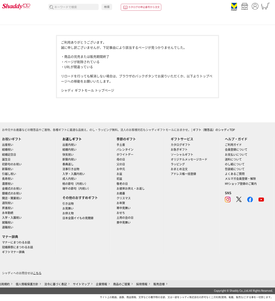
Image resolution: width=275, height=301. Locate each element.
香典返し (68, 164)
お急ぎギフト (179, 149)
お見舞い (68, 208)
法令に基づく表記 (55, 284)
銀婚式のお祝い (12, 193)
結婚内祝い (69, 149)
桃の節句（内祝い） (75, 183)
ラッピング (178, 164)
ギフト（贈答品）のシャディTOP (214, 129)
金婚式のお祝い (12, 188)
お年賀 (121, 203)
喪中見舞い (124, 222)
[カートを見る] (265, 6)
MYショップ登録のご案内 (241, 183)
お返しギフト (72, 139)
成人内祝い (69, 178)
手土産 (121, 144)
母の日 (121, 159)
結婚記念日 (9, 154)
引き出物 (68, 203)
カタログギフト (180, 144)
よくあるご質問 (235, 173)
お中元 (121, 169)
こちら (37, 273)
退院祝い (7, 203)
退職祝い (7, 227)
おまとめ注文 (179, 169)
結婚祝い (7, 149)
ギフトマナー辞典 (13, 252)
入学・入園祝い (12, 217)
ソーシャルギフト (182, 154)
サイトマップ (81, 284)
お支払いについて (236, 154)
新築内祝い (69, 159)
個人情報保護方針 (27, 284)
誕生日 (6, 159)
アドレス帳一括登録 (183, 173)
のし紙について (235, 164)
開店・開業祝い (12, 198)
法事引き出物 (70, 169)
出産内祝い (69, 144)
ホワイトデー (125, 154)
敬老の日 (122, 183)
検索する (51, 7)
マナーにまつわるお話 (16, 242)
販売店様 (159, 284)
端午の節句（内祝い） (76, 188)
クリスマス (124, 198)
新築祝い (7, 169)
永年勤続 (7, 212)
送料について (233, 159)
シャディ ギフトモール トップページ (87, 90)
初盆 (119, 178)
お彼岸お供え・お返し (131, 188)
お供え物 (68, 213)
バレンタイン (125, 149)
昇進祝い (7, 208)
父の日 (121, 164)
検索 (107, 6)
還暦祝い (7, 183)
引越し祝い (9, 173)
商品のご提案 (121, 284)
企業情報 (101, 284)
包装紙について (235, 169)
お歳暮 (121, 193)
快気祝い (68, 154)
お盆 (119, 173)
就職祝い (7, 222)
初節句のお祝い (12, 164)
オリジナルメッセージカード (189, 159)
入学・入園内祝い (73, 173)
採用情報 (141, 284)
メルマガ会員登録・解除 (240, 178)
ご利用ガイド (233, 144)
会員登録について (236, 149)
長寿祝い (7, 178)
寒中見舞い (124, 208)
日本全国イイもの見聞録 (77, 218)
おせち (121, 212)
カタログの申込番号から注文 (144, 7)
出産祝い (7, 144)
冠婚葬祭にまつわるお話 (17, 247)
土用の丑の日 (125, 217)
